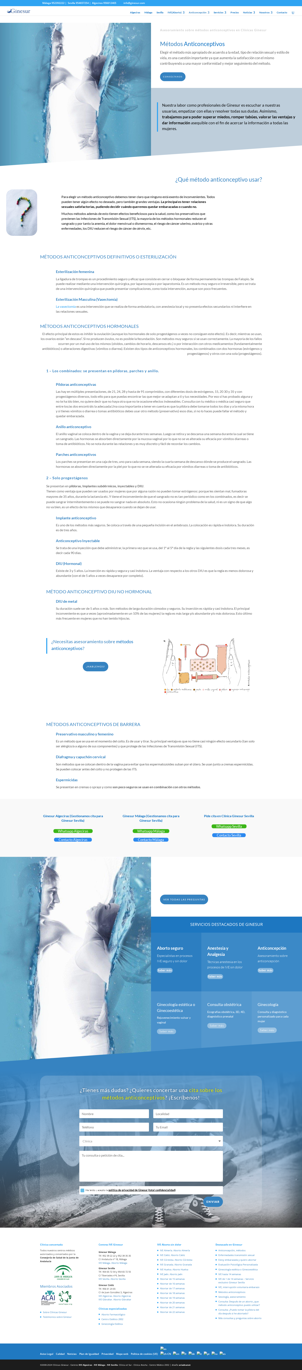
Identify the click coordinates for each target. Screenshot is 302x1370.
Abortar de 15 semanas (172, 1278)
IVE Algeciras (85, 1364)
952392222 (58, 3)
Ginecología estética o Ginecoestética (238, 1269)
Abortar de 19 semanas (172, 1297)
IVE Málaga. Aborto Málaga (113, 1262)
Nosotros (264, 12)
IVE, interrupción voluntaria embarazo (238, 1287)
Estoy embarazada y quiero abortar (237, 1259)
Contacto (282, 12)
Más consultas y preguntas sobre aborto (240, 1318)
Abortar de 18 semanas (172, 1293)
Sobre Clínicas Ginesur (55, 1312)
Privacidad (107, 1354)
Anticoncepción (197, 12)
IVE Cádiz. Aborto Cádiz (172, 1255)
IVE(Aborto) (175, 12)
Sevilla (160, 12)
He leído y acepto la (130, 1190)
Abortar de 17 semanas (172, 1288)
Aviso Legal (46, 1354)
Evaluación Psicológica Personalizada (238, 1264)
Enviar (213, 1201)
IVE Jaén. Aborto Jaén (171, 1274)
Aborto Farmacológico (113, 1314)
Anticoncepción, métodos (232, 1250)
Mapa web (122, 1354)
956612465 (109, 3)
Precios (235, 12)
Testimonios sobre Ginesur (57, 1316)
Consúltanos (172, 76)
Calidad (60, 1354)
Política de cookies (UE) (144, 1354)
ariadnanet (184, 1364)
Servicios (218, 12)
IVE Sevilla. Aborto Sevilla (112, 1278)
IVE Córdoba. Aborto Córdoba (176, 1259)
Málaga (148, 12)
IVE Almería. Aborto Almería (175, 1250)
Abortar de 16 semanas (172, 1283)
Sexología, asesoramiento (232, 1296)
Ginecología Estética (112, 1323)
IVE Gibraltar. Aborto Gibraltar (115, 1299)
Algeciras (135, 12)
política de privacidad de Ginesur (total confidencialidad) (142, 1190)
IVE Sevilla (112, 1364)
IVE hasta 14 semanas (229, 1274)
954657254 (82, 3)
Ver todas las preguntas (184, 899)
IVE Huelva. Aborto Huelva (174, 1269)
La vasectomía (66, 306)
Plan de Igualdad (89, 1354)
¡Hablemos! (95, 666)
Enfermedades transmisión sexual (236, 1255)
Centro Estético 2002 (112, 1319)
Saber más (165, 970)
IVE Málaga (99, 1364)
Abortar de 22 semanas (172, 1312)
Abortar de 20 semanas (172, 1302)
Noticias (247, 12)
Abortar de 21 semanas (172, 1307)
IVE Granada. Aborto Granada (176, 1264)
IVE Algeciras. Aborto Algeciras (115, 1295)
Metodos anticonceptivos (231, 1292)
